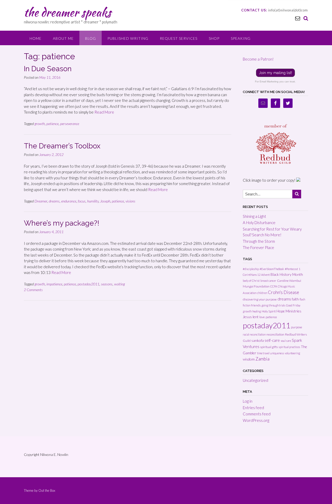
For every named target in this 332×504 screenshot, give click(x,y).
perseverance (69, 123)
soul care (286, 340)
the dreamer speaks (67, 12)
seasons (107, 284)
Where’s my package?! (61, 223)
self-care (272, 340)
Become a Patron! (258, 59)
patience (52, 123)
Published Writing (127, 38)
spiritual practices (289, 347)
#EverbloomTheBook (272, 269)
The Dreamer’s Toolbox (62, 146)
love (262, 317)
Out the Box (46, 490)
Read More (104, 112)
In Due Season (48, 68)
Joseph (105, 201)
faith (295, 299)
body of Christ (251, 280)
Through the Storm (259, 241)
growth (39, 123)
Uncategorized (255, 380)
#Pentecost (291, 269)
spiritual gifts (269, 347)
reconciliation (275, 334)
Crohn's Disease (283, 292)
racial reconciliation (254, 334)
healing (256, 311)
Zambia (262, 359)
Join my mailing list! (275, 73)
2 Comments (33, 289)
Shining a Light (254, 216)
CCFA (273, 286)
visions (130, 201)
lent (256, 317)
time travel (263, 353)
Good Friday (293, 305)
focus (82, 201)
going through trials (273, 305)
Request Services (178, 38)
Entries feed (253, 407)
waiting (119, 284)
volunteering (292, 353)
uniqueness (277, 353)
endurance (68, 201)
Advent (265, 274)
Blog (90, 38)
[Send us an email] (297, 18)
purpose (296, 327)
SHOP (214, 38)
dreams (54, 201)
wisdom (249, 359)
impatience (54, 284)
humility (93, 201)
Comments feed (257, 413)
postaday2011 (88, 284)
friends (256, 305)
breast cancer (268, 280)
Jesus (247, 317)
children (262, 292)
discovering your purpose (260, 299)
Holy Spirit (269, 311)
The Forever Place (258, 247)
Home (36, 38)
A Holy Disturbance (259, 222)
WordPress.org (256, 420)
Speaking (241, 38)
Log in (247, 401)
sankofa (257, 340)
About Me (63, 38)
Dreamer (40, 201)
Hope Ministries (288, 311)
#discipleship (251, 269)
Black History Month (287, 274)
